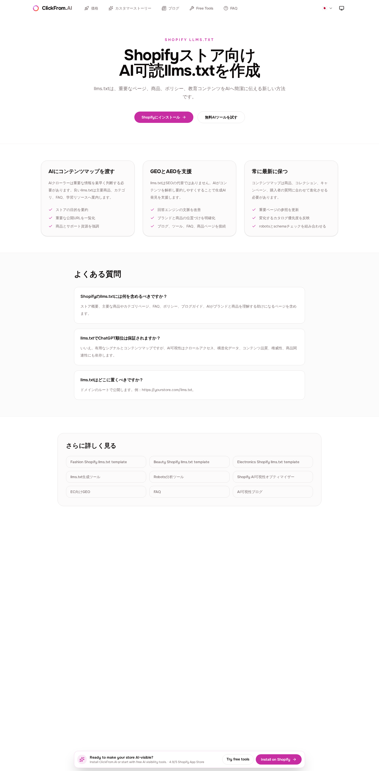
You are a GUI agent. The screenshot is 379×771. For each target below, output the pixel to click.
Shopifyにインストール (161, 117)
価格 (94, 8)
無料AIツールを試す (221, 117)
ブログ (173, 8)
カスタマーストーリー (133, 8)
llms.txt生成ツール (85, 477)
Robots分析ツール (169, 477)
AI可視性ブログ (249, 491)
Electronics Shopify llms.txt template (268, 462)
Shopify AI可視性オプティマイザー (265, 477)
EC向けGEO (80, 491)
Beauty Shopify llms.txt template (181, 462)
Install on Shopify (275, 759)
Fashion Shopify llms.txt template (98, 462)
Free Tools (204, 8)
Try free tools (238, 759)
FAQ (233, 8)
